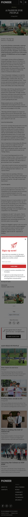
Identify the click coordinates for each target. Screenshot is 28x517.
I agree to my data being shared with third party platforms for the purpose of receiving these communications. (14, 276)
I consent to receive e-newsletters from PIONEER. (14, 271)
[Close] (25, 239)
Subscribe (14, 266)
